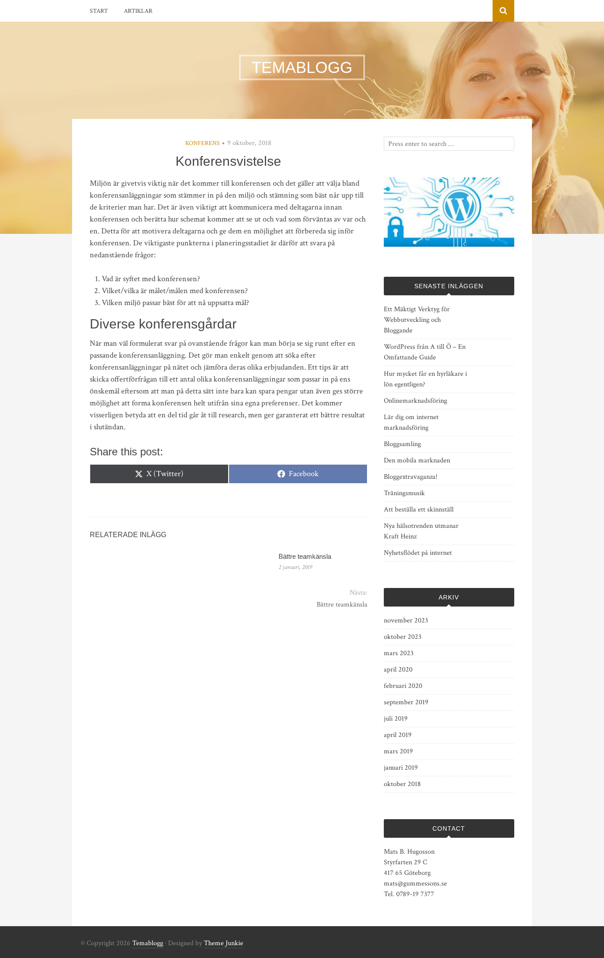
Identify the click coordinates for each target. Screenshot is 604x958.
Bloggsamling (402, 444)
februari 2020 (403, 686)
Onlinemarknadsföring (415, 400)
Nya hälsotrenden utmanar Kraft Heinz (421, 531)
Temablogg (147, 943)
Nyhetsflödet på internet (418, 552)
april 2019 (398, 735)
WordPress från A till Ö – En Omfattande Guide (425, 352)
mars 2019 (398, 751)
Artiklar (138, 11)
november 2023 (406, 620)
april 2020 (398, 669)
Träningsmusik (404, 493)
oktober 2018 (402, 784)
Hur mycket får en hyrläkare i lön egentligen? (425, 379)
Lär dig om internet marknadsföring (411, 422)
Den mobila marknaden (417, 460)
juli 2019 (396, 718)
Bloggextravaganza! (410, 476)
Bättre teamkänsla (305, 556)
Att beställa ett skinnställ (419, 509)
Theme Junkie (223, 943)
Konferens (202, 143)
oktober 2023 (402, 636)
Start (99, 11)
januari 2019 (401, 767)
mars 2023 (398, 653)
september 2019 (406, 702)
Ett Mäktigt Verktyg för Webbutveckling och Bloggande (417, 320)
